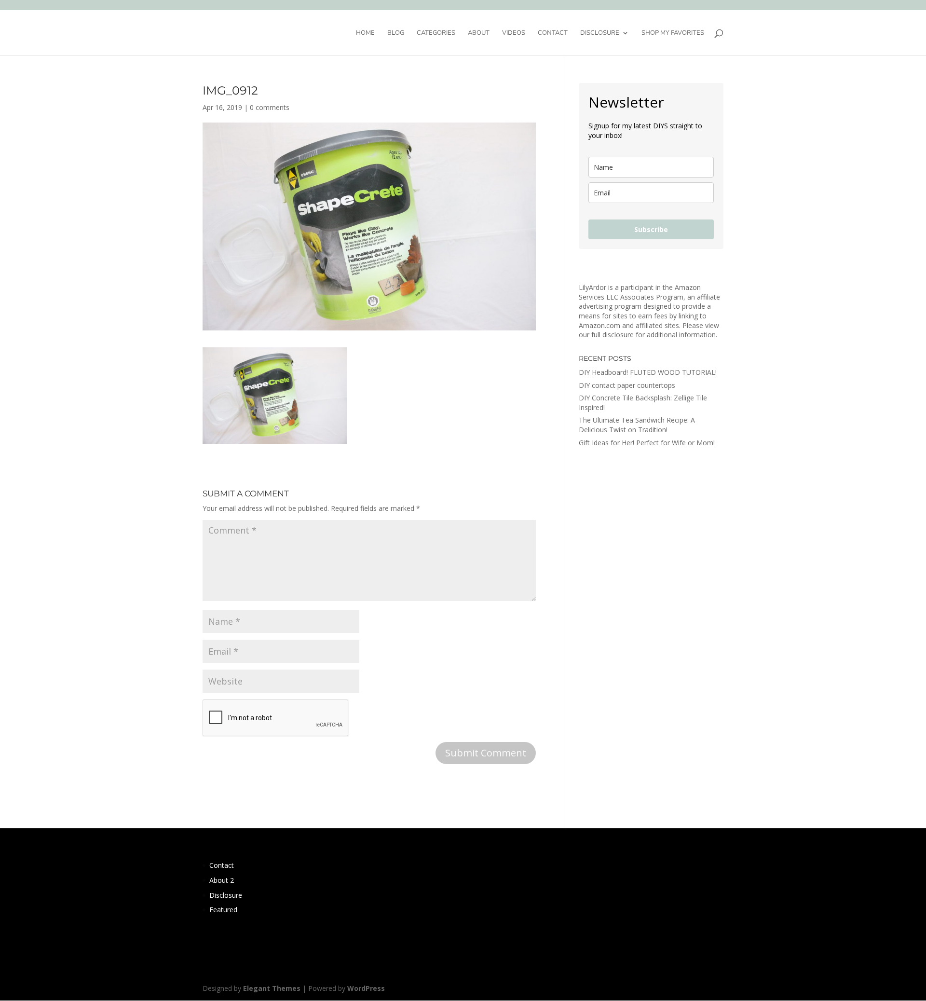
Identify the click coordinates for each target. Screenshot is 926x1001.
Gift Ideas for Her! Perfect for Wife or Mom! (647, 442)
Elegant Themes (271, 988)
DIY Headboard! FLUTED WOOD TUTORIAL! (648, 372)
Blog (395, 33)
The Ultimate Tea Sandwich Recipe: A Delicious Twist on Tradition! (637, 424)
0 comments (269, 107)
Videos (513, 33)
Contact (553, 33)
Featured (223, 909)
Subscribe (651, 229)
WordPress (366, 988)
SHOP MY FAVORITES (672, 33)
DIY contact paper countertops (627, 385)
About (479, 33)
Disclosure (599, 33)
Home (365, 33)
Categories (436, 33)
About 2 (221, 880)
